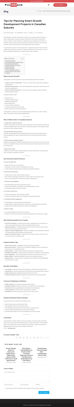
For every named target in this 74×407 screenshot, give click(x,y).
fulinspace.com (11, 328)
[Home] (37, 11)
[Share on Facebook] (20, 337)
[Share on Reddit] (37, 337)
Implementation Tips (9, 66)
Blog (31, 32)
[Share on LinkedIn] (27, 337)
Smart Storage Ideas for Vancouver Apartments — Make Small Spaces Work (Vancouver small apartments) (11, 354)
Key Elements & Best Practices (11, 63)
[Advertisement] (62, 40)
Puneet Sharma (10, 32)
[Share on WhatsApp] (48, 337)
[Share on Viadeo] (44, 337)
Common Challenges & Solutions (12, 69)
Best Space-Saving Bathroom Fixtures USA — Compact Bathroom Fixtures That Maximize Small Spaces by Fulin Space (26, 354)
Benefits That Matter (9, 68)
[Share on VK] (34, 337)
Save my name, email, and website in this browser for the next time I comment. (25, 388)
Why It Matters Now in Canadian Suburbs (14, 62)
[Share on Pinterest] (23, 337)
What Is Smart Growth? (10, 60)
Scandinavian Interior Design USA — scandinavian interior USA (42, 352)
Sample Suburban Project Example (12, 71)
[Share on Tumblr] (41, 337)
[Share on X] (16, 337)
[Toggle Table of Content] (21, 59)
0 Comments (39, 32)
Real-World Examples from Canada (12, 65)
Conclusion (7, 73)
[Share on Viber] (30, 337)
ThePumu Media (47, 405)
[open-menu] (48, 5)
